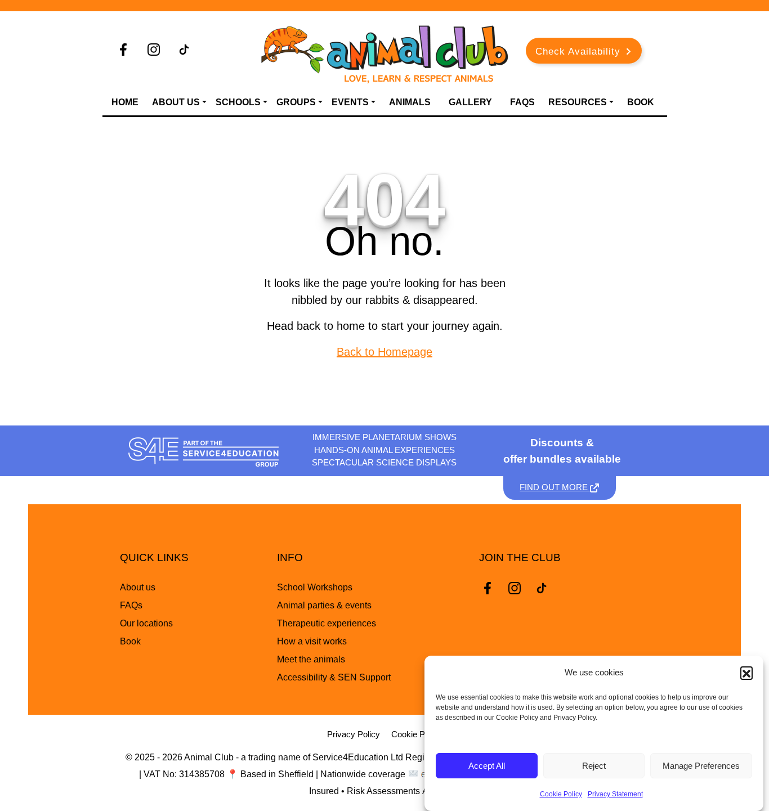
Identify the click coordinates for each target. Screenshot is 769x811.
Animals (410, 102)
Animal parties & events (324, 605)
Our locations (146, 623)
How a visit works (312, 641)
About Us (176, 102)
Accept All (486, 765)
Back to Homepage (384, 352)
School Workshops (314, 587)
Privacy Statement (615, 794)
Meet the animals (311, 659)
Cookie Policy (561, 794)
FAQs (522, 102)
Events (350, 102)
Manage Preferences (701, 765)
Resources (577, 102)
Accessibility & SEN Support (334, 677)
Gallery (470, 102)
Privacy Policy (353, 734)
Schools (238, 102)
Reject (594, 765)
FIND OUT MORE (555, 487)
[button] (746, 672)
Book (640, 102)
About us (137, 587)
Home (124, 102)
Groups (296, 102)
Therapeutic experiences (326, 623)
